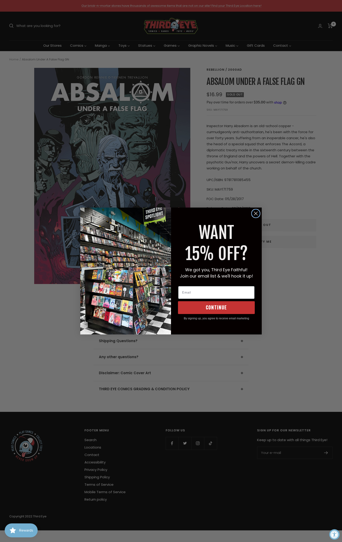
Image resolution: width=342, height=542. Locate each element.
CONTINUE (216, 308)
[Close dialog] (256, 213)
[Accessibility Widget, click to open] (334, 534)
